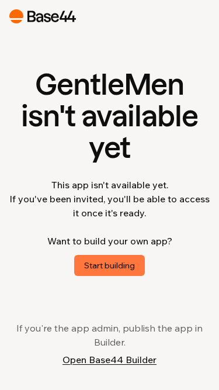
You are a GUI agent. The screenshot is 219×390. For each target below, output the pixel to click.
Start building (109, 265)
